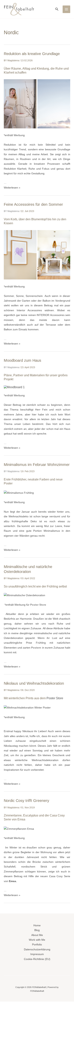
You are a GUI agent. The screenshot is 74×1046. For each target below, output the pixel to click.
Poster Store (38, 604)
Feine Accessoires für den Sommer (33, 204)
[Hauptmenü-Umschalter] (66, 9)
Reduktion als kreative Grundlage (32, 54)
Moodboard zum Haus (22, 360)
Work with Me (37, 939)
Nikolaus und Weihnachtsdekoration (34, 683)
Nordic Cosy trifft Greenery (26, 800)
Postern (36, 647)
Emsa (12, 881)
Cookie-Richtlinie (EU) (37, 959)
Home (37, 925)
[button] (57, 9)
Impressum (37, 954)
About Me (37, 935)
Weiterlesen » (12, 187)
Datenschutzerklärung (37, 949)
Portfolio (37, 944)
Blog (37, 930)
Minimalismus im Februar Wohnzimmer (37, 464)
